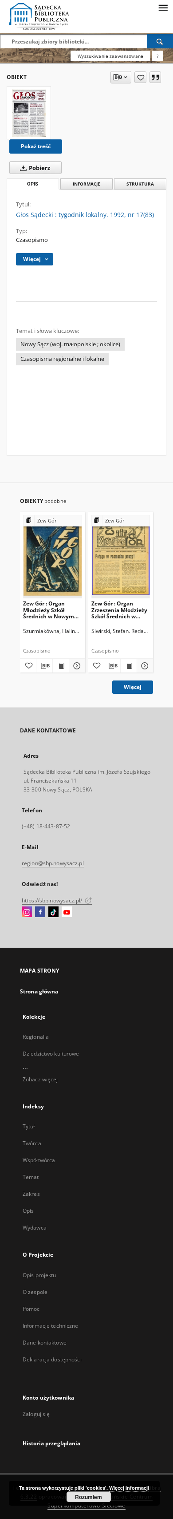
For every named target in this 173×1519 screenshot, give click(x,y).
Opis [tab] (32, 184)
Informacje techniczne (51, 1325)
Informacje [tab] (86, 184)
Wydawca (35, 1227)
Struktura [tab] (140, 184)
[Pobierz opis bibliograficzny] (44, 666)
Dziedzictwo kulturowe (51, 1053)
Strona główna (39, 991)
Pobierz (39, 168)
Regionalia (36, 1036)
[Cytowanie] (155, 77)
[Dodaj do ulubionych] (140, 77)
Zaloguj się (36, 1414)
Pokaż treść (36, 146)
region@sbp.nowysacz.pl (53, 863)
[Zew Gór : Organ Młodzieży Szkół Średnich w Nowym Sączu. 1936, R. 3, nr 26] (53, 556)
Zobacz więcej (40, 1079)
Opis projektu (39, 1275)
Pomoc (31, 1309)
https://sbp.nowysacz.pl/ (52, 900)
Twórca (32, 1143)
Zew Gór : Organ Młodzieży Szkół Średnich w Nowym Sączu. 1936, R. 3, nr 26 (52, 610)
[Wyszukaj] (160, 41)
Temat (31, 1177)
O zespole (35, 1292)
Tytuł (29, 1126)
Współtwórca (39, 1160)
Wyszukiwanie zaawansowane (110, 56)
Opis (28, 1210)
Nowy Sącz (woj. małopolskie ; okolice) (70, 344)
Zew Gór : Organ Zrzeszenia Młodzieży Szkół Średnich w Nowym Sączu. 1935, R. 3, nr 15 (119, 610)
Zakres (31, 1194)
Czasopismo (32, 240)
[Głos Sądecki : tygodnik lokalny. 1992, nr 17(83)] (28, 113)
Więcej (133, 687)
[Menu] (163, 7)
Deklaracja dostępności (52, 1359)
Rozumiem (88, 1497)
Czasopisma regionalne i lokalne (62, 359)
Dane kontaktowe (45, 1342)
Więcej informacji (129, 1487)
